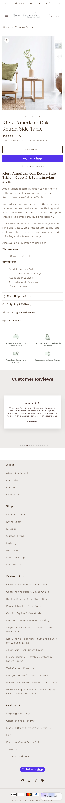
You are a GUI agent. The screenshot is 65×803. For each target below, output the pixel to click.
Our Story (12, 487)
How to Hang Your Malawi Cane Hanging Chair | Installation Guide (30, 691)
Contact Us (13, 494)
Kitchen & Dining (16, 514)
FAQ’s (9, 735)
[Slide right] (39, 116)
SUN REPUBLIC (26, 800)
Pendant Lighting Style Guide (23, 606)
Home (6, 27)
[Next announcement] (59, 3)
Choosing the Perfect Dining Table (27, 584)
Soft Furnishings (16, 557)
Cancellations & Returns (20, 720)
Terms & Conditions (18, 756)
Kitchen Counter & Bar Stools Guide (27, 599)
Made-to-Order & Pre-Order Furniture (28, 728)
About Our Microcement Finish (24, 649)
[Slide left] (25, 116)
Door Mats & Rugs (17, 564)
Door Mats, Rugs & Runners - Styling (28, 620)
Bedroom (12, 528)
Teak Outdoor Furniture (20, 668)
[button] (6, 15)
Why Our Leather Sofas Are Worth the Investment (29, 629)
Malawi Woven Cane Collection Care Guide (31, 682)
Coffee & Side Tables (22, 27)
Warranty (11, 749)
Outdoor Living (15, 536)
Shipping (21, 141)
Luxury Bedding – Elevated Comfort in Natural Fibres (29, 659)
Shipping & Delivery (18, 713)
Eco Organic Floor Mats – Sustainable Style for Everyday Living (32, 640)
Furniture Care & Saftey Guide (24, 742)
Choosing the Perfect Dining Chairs (27, 591)
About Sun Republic (18, 473)
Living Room (14, 521)
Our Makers (13, 480)
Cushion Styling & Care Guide (23, 613)
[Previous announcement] (5, 3)
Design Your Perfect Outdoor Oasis (27, 675)
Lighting (11, 543)
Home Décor (13, 550)
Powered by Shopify (44, 800)
